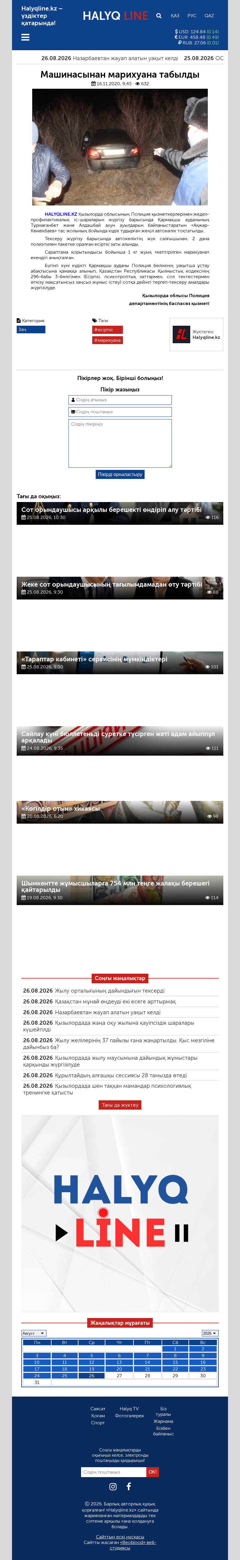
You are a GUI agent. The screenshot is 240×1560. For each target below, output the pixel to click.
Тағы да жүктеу (120, 1105)
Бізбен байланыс (163, 1431)
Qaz (209, 15)
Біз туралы (163, 1411)
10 (37, 1362)
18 (64, 1369)
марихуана (109, 340)
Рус (192, 15)
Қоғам (98, 1415)
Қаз (175, 15)
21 (147, 1369)
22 (175, 1369)
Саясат (98, 1408)
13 (119, 1362)
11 (64, 1362)
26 (91, 1375)
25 (64, 1375)
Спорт (98, 1422)
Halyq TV (129, 1408)
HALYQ (116, 16)
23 (203, 1369)
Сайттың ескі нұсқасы (120, 1537)
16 (202, 1362)
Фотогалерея (129, 1415)
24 (37, 1375)
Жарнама (163, 1421)
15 (175, 1362)
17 (37, 1369)
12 (91, 1362)
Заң (22, 329)
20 (119, 1369)
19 (91, 1369)
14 (147, 1362)
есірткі (105, 329)
